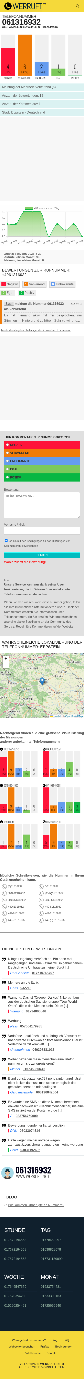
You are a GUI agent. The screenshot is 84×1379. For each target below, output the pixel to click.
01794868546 (36, 1011)
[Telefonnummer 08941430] (19, 848)
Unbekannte (20, 461)
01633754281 (51, 1286)
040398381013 (43, 1049)
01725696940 (51, 1305)
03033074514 (30, 1130)
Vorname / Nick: (14, 524)
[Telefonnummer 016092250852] (19, 775)
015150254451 (15, 1305)
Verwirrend (19, 453)
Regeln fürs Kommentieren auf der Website (44, 626)
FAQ (66, 1340)
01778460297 (51, 1240)
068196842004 (47, 1092)
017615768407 (43, 973)
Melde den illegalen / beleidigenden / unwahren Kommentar (36, 330)
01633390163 (51, 1296)
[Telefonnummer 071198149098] (61, 811)
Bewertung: (11, 489)
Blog (54, 1340)
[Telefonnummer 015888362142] (61, 848)
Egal (14, 469)
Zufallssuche (32, 1353)
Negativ (16, 445)
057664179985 (31, 1026)
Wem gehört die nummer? (29, 1340)
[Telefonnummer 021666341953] (19, 811)
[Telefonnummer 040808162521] (61, 775)
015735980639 (34, 1069)
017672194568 (15, 1240)
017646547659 (15, 1286)
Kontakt (51, 1353)
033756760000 (27, 1116)
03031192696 (30, 1150)
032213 (25, 988)
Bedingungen (34, 540)
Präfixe (44, 1346)
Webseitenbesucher (21, 1346)
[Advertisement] (42, 159)
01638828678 (51, 1249)
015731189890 (52, 1259)
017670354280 (15, 1296)
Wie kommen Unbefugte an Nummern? (36, 1205)
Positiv (15, 477)
